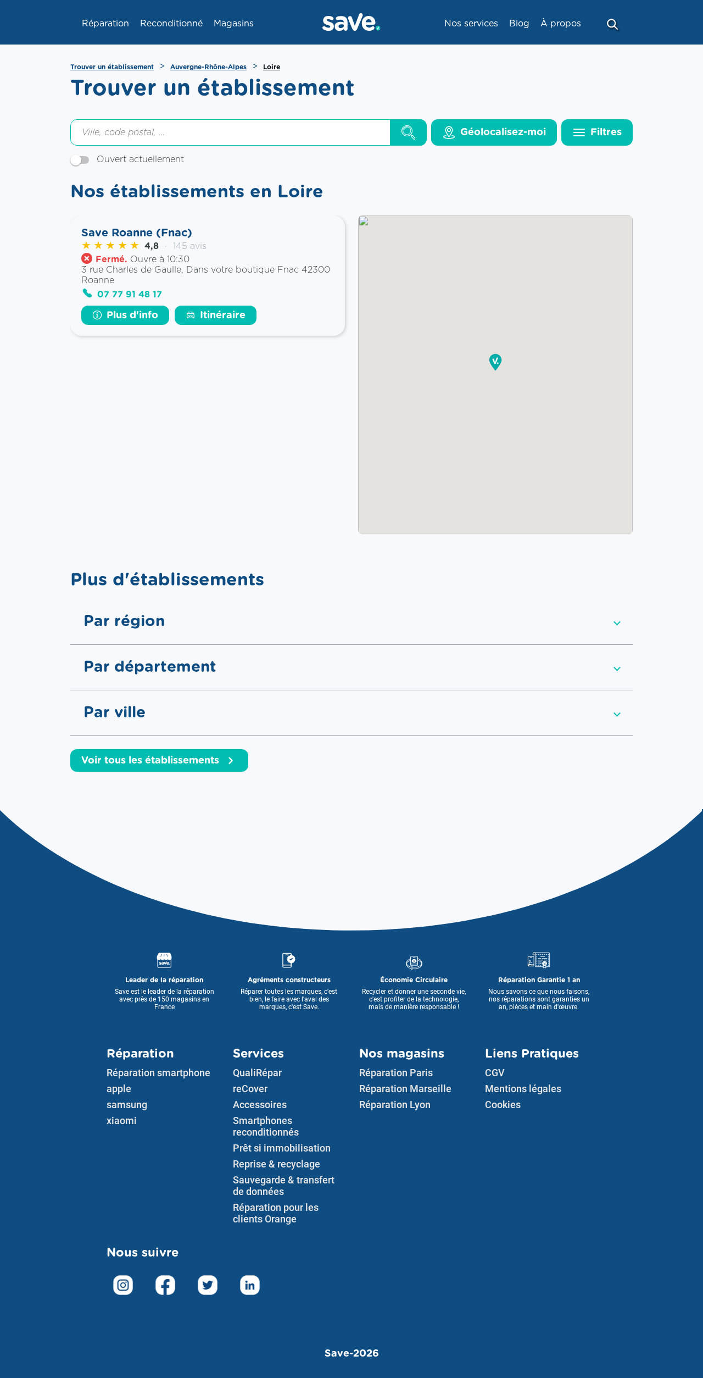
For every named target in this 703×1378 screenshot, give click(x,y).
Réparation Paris (396, 1072)
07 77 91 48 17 (129, 294)
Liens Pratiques (532, 1054)
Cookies (503, 1104)
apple (119, 1088)
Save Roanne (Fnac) (136, 233)
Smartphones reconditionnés (266, 1126)
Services (258, 1054)
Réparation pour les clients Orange (276, 1213)
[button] (495, 363)
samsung (127, 1104)
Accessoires (260, 1104)
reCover (250, 1088)
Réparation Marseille (405, 1088)
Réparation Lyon (395, 1104)
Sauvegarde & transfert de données (283, 1185)
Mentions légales (523, 1088)
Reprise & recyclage (276, 1164)
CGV (495, 1072)
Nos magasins (401, 1054)
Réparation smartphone (158, 1072)
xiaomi (122, 1120)
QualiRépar (257, 1072)
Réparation (140, 1054)
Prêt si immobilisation (282, 1148)
